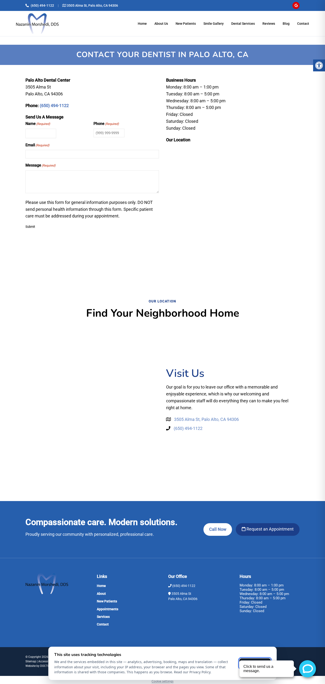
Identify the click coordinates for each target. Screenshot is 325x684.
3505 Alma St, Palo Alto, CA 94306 (92, 5)
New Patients (186, 23)
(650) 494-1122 (42, 5)
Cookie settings (162, 681)
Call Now (217, 529)
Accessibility (46, 661)
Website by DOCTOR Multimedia (45, 666)
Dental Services (243, 23)
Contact (303, 23)
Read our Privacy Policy (192, 672)
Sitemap (30, 661)
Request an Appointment (270, 529)
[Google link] (296, 5)
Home (142, 23)
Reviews (268, 23)
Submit (30, 226)
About (101, 593)
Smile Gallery (213, 23)
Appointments (107, 609)
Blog (286, 23)
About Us (161, 23)
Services (103, 617)
